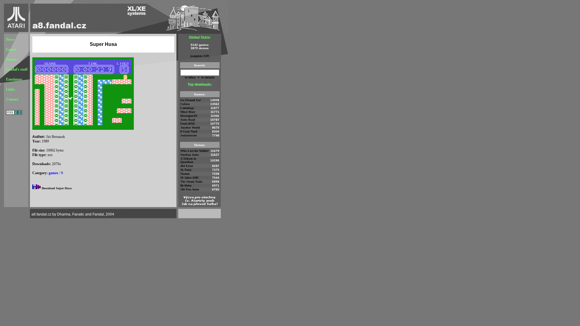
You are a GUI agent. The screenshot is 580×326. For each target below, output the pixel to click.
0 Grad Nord (188, 131)
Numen (185, 173)
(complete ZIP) (199, 56)
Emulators (14, 79)
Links (10, 89)
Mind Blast (187, 111)
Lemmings (187, 108)
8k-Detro (186, 185)
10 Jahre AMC (189, 177)
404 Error (186, 166)
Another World (190, 127)
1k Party (186, 169)
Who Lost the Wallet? (194, 150)
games (53, 173)
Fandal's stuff (16, 69)
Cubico (185, 104)
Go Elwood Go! (190, 100)
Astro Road (187, 119)
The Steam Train (191, 181)
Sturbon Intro (189, 154)
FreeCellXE (187, 123)
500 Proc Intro (189, 189)
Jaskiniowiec (188, 135)
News (10, 39)
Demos (11, 59)
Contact (12, 99)
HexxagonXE (189, 115)
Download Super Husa (57, 188)
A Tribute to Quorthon (188, 160)
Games (11, 49)
